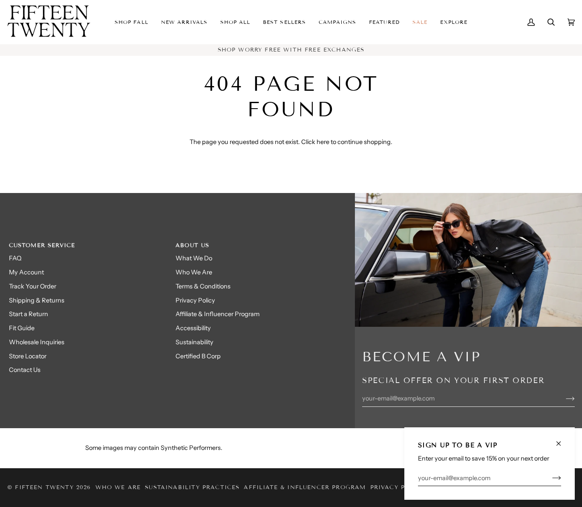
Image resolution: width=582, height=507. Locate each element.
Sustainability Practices (192, 487)
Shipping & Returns (36, 300)
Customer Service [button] (42, 245)
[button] (184, 22)
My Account (26, 272)
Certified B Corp (198, 356)
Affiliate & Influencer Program (217, 314)
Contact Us (24, 370)
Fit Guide (22, 328)
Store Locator (27, 356)
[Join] (550, 478)
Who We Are (194, 272)
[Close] (562, 439)
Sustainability (194, 342)
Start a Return (28, 314)
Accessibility (193, 328)
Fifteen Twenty (44, 487)
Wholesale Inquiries (36, 342)
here (323, 142)
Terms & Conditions (203, 286)
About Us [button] (192, 245)
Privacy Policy (195, 300)
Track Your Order (32, 286)
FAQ (15, 258)
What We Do (194, 258)
